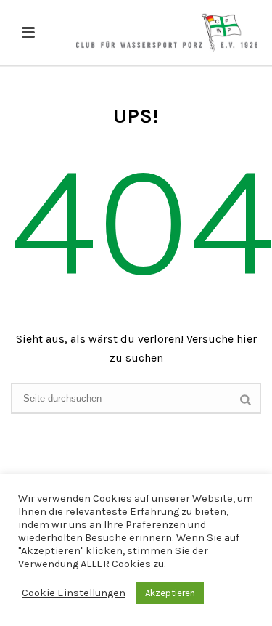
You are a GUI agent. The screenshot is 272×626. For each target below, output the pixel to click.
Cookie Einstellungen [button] (73, 593)
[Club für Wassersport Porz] (166, 32)
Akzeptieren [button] (170, 593)
